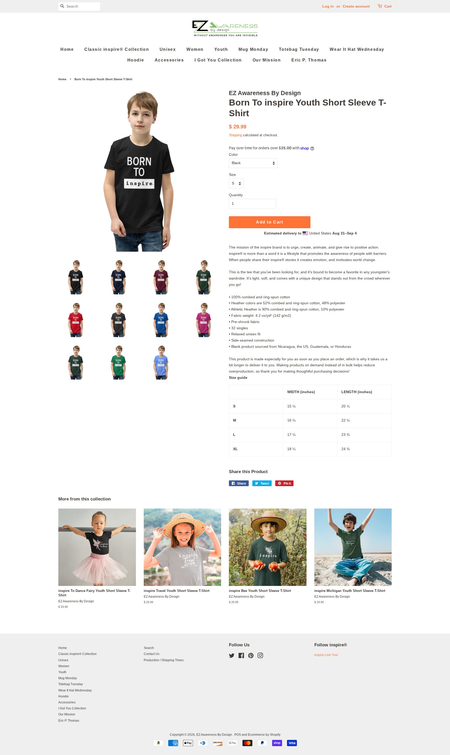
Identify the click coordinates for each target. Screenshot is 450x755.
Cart (388, 6)
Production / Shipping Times (164, 660)
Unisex (168, 49)
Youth (221, 49)
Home (67, 49)
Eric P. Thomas (309, 60)
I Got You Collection (218, 60)
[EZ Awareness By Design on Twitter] (232, 657)
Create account (356, 6)
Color (233, 154)
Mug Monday (253, 49)
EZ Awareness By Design (214, 735)
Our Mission (267, 60)
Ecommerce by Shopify (264, 735)
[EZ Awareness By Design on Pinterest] (251, 657)
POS (237, 735)
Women (195, 49)
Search (149, 648)
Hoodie (135, 60)
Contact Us (151, 654)
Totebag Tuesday (299, 49)
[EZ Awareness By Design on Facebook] (241, 657)
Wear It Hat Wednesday (357, 49)
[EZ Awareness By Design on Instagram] (260, 657)
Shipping (235, 135)
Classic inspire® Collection (116, 49)
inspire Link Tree (326, 655)
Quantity (236, 195)
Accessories (169, 60)
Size (232, 174)
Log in (328, 6)
